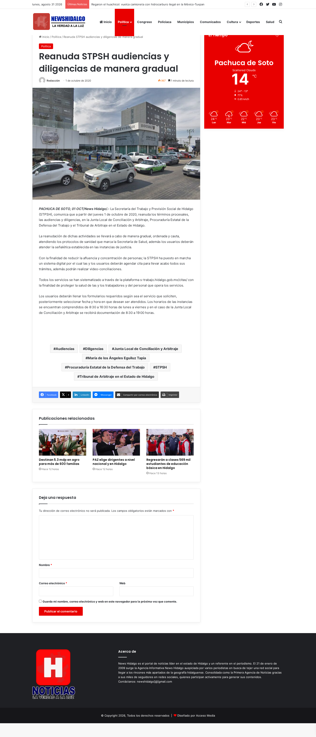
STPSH (161, 367)
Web (122, 583)
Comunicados (210, 22)
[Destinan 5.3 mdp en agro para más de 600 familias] (62, 442)
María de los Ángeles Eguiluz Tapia (117, 358)
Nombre (45, 565)
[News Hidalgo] (59, 22)
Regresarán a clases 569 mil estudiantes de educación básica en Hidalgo (168, 464)
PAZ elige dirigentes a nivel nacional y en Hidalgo (114, 462)
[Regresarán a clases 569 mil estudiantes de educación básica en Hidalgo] (170, 442)
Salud (270, 22)
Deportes (253, 22)
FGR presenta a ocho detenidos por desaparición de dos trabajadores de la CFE (145, 4)
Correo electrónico (53, 583)
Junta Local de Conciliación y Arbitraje (146, 349)
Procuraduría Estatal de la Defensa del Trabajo (106, 367)
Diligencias (94, 349)
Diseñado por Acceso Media (196, 715)
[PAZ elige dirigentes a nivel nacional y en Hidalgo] (116, 442)
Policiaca (164, 22)
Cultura (232, 22)
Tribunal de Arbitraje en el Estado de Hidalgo (117, 376)
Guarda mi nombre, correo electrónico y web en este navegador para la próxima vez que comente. (110, 601)
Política (123, 22)
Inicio (107, 22)
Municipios (185, 22)
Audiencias (65, 349)
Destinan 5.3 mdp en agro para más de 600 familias (59, 462)
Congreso (144, 22)
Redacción (53, 80)
